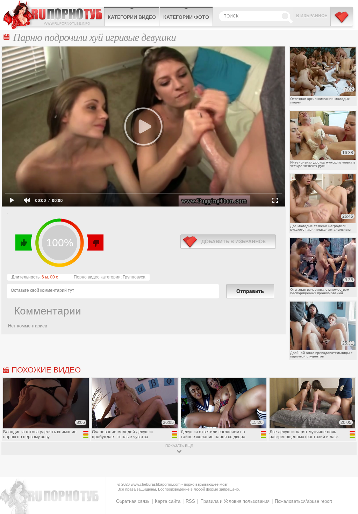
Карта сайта (167, 501)
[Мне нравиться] (24, 242)
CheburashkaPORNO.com (53, 14)
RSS (190, 501)
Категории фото (186, 17)
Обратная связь (133, 501)
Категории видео (132, 17)
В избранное (311, 15)
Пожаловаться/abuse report (303, 501)
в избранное (228, 241)
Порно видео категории (97, 277)
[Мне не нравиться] (94, 242)
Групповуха (134, 277)
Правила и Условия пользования (235, 501)
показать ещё (179, 446)
